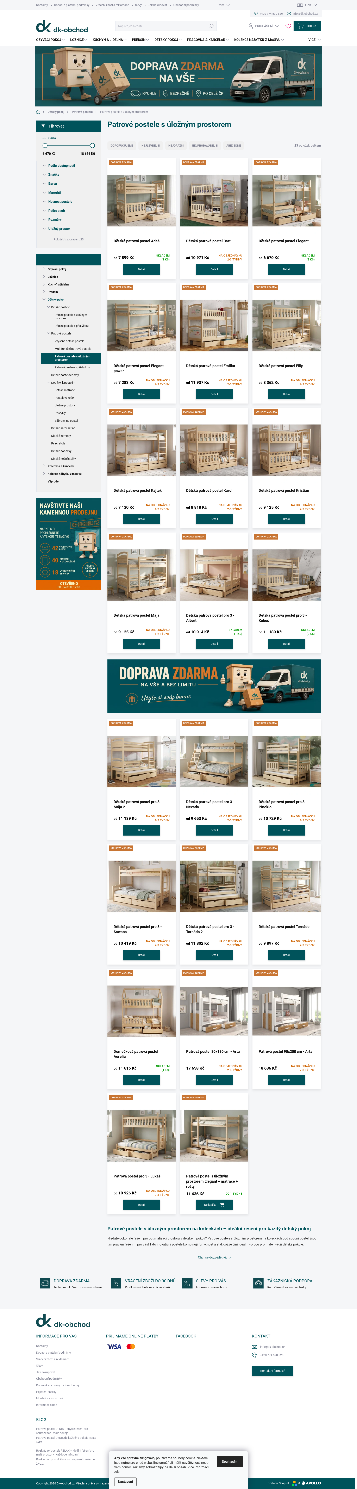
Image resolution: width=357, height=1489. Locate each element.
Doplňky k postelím (63, 382)
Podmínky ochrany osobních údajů (58, 1385)
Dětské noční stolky (63, 458)
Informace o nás (46, 1405)
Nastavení (125, 1482)
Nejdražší (176, 145)
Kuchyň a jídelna (58, 284)
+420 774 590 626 (271, 1355)
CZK (308, 5)
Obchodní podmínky (186, 5)
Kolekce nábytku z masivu (65, 473)
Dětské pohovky (61, 451)
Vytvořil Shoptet (279, 1483)
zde (116, 1472)
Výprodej (54, 481)
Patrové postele (61, 333)
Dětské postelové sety (65, 375)
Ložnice (53, 276)
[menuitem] (51, 40)
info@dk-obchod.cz (272, 1346)
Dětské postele (60, 307)
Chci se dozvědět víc (212, 1257)
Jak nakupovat (157, 5)
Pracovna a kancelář (61, 466)
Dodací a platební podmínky (71, 5)
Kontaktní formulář (272, 1370)
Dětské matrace (65, 390)
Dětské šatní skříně (63, 428)
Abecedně (233, 145)
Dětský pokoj (56, 299)
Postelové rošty (65, 397)
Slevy (138, 5)
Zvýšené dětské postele (69, 341)
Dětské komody (61, 435)
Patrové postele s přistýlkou (72, 367)
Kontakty (42, 5)
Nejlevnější (151, 145)
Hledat (211, 26)
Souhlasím (230, 1462)
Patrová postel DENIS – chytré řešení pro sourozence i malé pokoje (62, 1431)
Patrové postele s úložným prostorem (72, 358)
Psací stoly (58, 443)
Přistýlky (60, 413)
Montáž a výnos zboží (50, 1398)
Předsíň (53, 292)
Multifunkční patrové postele (73, 348)
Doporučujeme (122, 145)
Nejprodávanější (205, 145)
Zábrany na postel (66, 420)
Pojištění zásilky (46, 1391)
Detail (141, 269)
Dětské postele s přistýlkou (72, 325)
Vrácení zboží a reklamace (112, 5)
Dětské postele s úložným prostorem (71, 316)
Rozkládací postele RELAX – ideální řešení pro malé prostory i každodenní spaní (65, 1452)
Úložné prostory (65, 405)
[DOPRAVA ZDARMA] (142, 199)
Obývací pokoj (57, 269)
